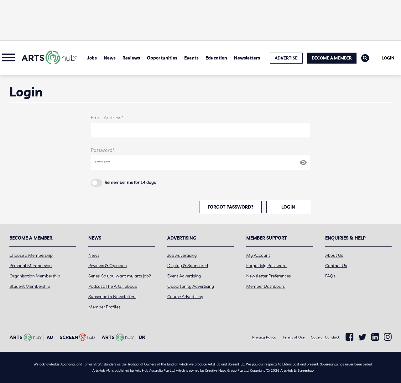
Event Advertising (184, 276)
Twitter (362, 337)
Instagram (388, 337)
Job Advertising (182, 255)
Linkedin (375, 337)
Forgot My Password (266, 265)
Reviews (131, 58)
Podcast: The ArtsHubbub (112, 286)
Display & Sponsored (187, 265)
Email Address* (107, 118)
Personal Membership (30, 265)
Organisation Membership (34, 276)
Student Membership (29, 286)
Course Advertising (185, 296)
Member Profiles (104, 307)
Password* (103, 150)
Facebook (349, 337)
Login (388, 57)
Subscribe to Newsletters (112, 296)
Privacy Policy (264, 337)
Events (191, 58)
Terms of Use (294, 337)
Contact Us (336, 265)
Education (216, 58)
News (110, 58)
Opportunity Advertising (190, 286)
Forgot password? (230, 207)
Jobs (92, 58)
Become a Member (332, 57)
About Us (334, 255)
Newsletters (247, 58)
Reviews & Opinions (107, 265)
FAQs (330, 276)
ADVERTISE (286, 57)
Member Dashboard (265, 286)
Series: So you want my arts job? (119, 276)
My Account (258, 255)
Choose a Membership (31, 255)
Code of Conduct (325, 337)
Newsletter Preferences (268, 276)
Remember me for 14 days (130, 182)
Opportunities (162, 58)
